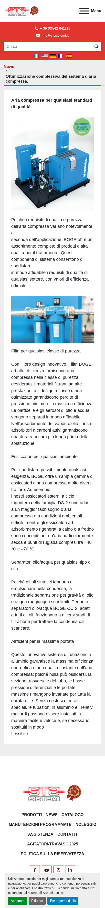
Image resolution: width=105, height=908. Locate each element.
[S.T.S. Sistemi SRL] (52, 793)
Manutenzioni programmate (40, 824)
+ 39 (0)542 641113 (55, 28)
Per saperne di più (63, 901)
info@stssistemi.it (55, 35)
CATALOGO (73, 815)
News (9, 66)
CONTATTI (67, 834)
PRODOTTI (31, 815)
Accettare (17, 901)
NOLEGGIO (85, 824)
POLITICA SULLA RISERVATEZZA (52, 854)
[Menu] (84, 11)
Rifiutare (37, 901)
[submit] (96, 46)
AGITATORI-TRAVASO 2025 (52, 844)
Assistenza (40, 834)
